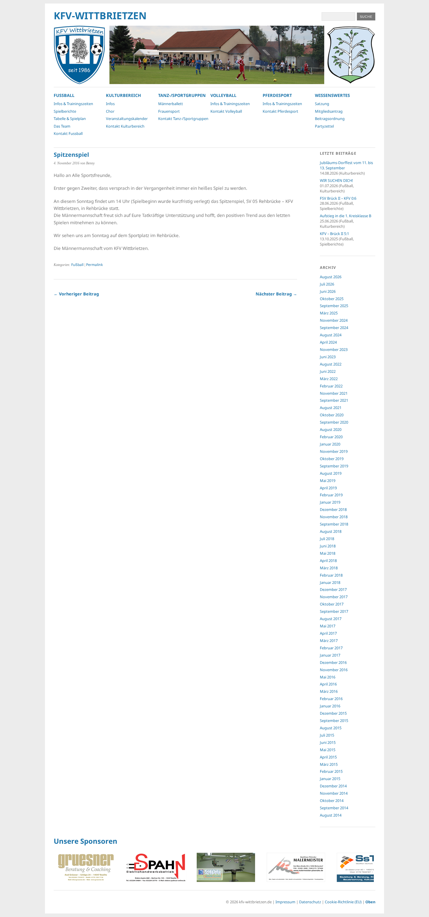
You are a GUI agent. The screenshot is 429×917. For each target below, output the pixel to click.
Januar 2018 (330, 582)
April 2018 (328, 560)
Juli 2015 (327, 735)
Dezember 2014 (333, 786)
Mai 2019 (327, 480)
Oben (370, 901)
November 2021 (334, 393)
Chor (110, 111)
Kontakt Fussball (68, 133)
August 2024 (330, 334)
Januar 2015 (330, 778)
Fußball (77, 264)
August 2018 (330, 531)
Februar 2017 (331, 647)
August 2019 (330, 473)
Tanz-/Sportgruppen (182, 95)
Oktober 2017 (331, 604)
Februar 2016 (331, 698)
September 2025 (334, 305)
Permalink (94, 264)
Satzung (322, 103)
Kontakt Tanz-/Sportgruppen (183, 118)
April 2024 (328, 342)
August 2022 (330, 364)
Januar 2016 (330, 706)
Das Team (62, 126)
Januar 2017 (330, 655)
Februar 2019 (331, 494)
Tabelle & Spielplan (70, 118)
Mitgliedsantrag (329, 111)
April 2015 (328, 757)
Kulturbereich (123, 95)
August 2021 (330, 407)
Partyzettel (324, 126)
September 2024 (334, 327)
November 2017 (334, 596)
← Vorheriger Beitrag (76, 294)
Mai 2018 (327, 553)
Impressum (285, 901)
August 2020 (330, 429)
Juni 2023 (328, 356)
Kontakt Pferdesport (280, 111)
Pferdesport (277, 95)
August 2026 (330, 276)
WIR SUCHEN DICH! (336, 180)
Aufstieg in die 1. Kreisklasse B (345, 215)
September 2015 (334, 720)
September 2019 (334, 466)
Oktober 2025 (331, 298)
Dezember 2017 (333, 589)
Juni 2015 (328, 742)
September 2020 (334, 422)
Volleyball (223, 95)
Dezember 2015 (333, 713)
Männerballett (170, 103)
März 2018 (329, 567)
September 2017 (334, 611)
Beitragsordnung (330, 118)
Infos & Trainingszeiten (73, 103)
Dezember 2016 (333, 662)
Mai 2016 (327, 677)
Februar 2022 (331, 386)
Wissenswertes (332, 95)
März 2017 (329, 640)
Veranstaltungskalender (127, 118)
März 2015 (329, 764)
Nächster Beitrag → (276, 294)
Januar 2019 (330, 502)
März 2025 (329, 313)
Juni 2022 (328, 371)
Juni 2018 (328, 546)
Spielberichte (65, 111)
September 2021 (334, 400)
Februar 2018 (331, 575)
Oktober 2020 (331, 414)
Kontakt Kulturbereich (125, 126)
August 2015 (330, 727)
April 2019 (328, 487)
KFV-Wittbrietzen (100, 15)
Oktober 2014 (331, 800)
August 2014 (330, 815)
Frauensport (169, 111)
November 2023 (334, 349)
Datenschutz (310, 901)
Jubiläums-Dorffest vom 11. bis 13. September (346, 165)
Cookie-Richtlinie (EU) (343, 901)
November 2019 (334, 451)
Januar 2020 (330, 444)
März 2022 (329, 378)
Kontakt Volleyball (226, 111)
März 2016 (329, 691)
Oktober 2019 (331, 458)
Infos (110, 103)
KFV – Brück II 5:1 (334, 233)
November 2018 (334, 516)
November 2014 (334, 793)
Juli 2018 (327, 538)
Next (367, 868)
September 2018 (334, 524)
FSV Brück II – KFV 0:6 (338, 198)
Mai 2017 (327, 626)
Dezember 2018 (333, 509)
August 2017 (330, 618)
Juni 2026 (328, 291)
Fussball (64, 95)
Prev (61, 868)
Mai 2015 (327, 749)
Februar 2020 (331, 436)
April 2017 (328, 633)
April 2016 (328, 684)
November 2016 (334, 669)
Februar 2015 (331, 771)
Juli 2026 (327, 284)
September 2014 (334, 807)
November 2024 (334, 320)
